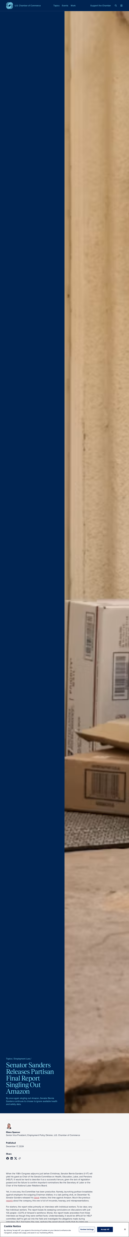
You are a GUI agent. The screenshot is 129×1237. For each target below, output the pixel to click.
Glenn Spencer (13, 1132)
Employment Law (22, 1058)
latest (36, 1197)
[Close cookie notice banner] (125, 1229)
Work (73, 5)
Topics (56, 5)
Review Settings (87, 1229)
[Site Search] (115, 5)
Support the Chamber (100, 5)
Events (65, 5)
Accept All (105, 1229)
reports (9, 1200)
